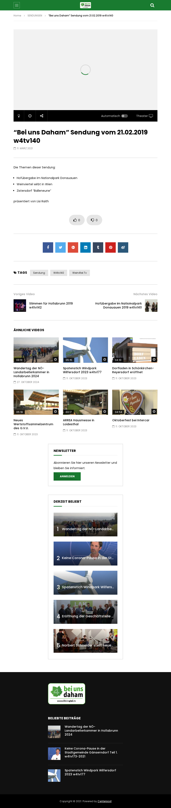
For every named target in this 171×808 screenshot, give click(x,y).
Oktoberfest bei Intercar (131, 420)
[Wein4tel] (85, 5)
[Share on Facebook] (48, 247)
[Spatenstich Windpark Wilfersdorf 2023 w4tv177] (85, 350)
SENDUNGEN (35, 15)
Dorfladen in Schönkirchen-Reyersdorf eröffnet (133, 370)
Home (17, 15)
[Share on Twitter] (60, 247)
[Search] (152, 5)
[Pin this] (110, 247)
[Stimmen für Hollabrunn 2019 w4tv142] (20, 305)
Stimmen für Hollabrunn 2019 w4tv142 (51, 305)
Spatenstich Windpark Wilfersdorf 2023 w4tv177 (82, 370)
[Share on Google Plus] (73, 247)
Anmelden (67, 476)
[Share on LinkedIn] (85, 247)
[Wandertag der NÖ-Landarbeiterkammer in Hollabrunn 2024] (36, 350)
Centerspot (105, 801)
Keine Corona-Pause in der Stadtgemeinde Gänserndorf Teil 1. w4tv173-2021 (91, 752)
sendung (39, 273)
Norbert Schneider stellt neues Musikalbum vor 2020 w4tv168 (113, 645)
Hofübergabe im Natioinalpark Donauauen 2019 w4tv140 (118, 305)
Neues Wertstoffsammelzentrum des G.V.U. (33, 424)
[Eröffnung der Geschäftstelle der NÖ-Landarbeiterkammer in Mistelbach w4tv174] (85, 612)
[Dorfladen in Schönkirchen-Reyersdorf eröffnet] (134, 350)
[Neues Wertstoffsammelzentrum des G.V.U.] (36, 402)
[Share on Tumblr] (98, 247)
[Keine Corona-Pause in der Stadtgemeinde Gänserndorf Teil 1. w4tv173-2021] (85, 554)
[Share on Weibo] (123, 247)
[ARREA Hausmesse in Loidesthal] (85, 402)
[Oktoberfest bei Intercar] (134, 402)
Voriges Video (24, 294)
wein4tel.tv (79, 273)
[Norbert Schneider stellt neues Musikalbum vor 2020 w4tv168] (85, 641)
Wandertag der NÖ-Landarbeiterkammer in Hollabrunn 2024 (31, 372)
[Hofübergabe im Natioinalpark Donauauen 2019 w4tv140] (151, 305)
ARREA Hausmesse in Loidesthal (78, 422)
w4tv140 (58, 273)
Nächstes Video (145, 294)
